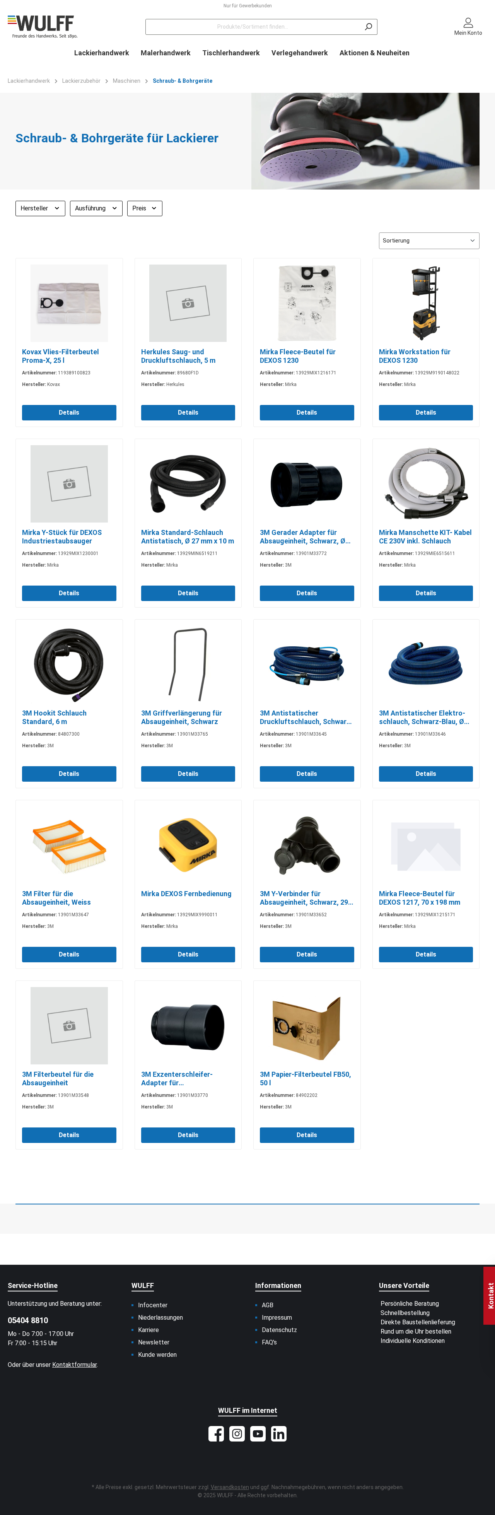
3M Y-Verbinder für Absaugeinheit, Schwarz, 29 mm (304, 898)
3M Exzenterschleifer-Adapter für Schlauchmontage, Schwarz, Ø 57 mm (186, 1078)
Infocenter (152, 1305)
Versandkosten (230, 1487)
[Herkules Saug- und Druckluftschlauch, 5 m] (188, 303)
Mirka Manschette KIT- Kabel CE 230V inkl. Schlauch (425, 536)
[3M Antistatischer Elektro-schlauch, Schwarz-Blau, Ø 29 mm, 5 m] (426, 664)
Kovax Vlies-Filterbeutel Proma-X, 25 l (60, 356)
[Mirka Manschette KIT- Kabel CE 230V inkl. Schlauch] (426, 484)
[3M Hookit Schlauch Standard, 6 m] (69, 664)
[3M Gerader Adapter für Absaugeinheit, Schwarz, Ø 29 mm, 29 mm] (307, 484)
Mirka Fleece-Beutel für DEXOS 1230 (298, 356)
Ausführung (91, 208)
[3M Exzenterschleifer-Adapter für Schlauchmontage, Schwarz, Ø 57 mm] (188, 1025)
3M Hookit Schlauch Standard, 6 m (54, 717)
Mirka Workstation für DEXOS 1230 (415, 356)
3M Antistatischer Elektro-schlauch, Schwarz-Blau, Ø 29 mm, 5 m (422, 717)
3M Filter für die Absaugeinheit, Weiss (56, 898)
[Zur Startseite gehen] (42, 26)
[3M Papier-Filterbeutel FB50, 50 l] (307, 1025)
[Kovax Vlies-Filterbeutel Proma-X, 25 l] (69, 303)
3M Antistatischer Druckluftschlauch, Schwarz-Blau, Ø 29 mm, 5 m (306, 717)
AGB (267, 1305)
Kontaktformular (74, 1364)
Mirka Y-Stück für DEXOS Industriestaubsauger (62, 536)
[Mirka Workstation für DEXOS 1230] (426, 303)
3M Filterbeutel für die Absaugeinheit (58, 1078)
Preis (140, 208)
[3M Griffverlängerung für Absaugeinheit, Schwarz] (188, 664)
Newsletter (153, 1342)
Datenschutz (279, 1330)
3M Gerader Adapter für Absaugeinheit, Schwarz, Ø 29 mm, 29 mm (302, 536)
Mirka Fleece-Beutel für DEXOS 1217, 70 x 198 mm (419, 898)
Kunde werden (157, 1354)
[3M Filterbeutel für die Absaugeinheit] (69, 1025)
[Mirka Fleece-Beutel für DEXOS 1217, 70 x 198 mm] (426, 845)
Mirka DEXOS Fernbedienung (186, 894)
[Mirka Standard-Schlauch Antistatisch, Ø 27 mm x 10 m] (188, 484)
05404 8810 (28, 1320)
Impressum (277, 1317)
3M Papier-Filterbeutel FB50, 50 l (305, 1078)
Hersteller (35, 208)
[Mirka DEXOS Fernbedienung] (188, 845)
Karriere (148, 1330)
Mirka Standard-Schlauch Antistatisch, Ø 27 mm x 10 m (187, 536)
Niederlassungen (160, 1317)
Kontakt (491, 1296)
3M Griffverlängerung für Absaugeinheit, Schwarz (181, 717)
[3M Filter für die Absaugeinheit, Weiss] (69, 845)
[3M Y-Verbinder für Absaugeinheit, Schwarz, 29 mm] (307, 845)
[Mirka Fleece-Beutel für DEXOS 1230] (307, 303)
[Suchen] (368, 27)
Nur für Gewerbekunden (248, 6)
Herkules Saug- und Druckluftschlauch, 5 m (178, 356)
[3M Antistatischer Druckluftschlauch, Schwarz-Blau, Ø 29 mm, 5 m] (307, 664)
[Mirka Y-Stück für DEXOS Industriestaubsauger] (69, 484)
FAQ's (269, 1342)
